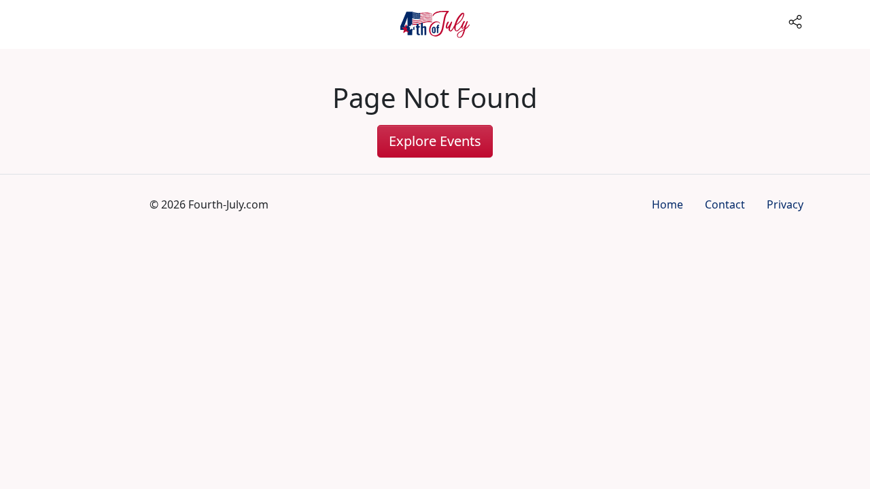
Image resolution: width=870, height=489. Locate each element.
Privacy (785, 204)
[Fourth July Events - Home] (435, 24)
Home (667, 204)
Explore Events (435, 141)
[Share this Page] (826, 20)
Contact (725, 204)
